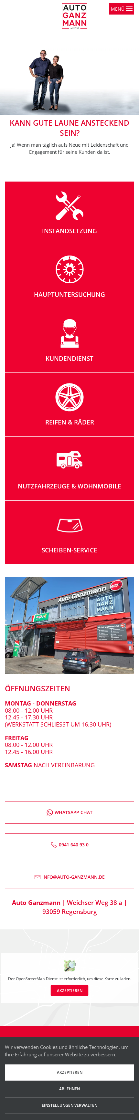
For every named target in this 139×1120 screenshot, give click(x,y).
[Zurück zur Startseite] (78, 25)
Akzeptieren (69, 990)
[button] (121, 25)
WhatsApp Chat (73, 812)
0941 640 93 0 (74, 845)
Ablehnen (69, 1089)
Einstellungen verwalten (69, 1105)
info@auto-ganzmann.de (73, 877)
